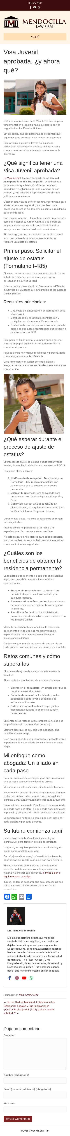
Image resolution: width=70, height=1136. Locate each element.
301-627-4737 (35, 3)
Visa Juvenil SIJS (28, 994)
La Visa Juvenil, (12, 178)
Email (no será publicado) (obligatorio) (27, 1089)
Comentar (9, 1035)
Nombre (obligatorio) (16, 1074)
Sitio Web (9, 1103)
